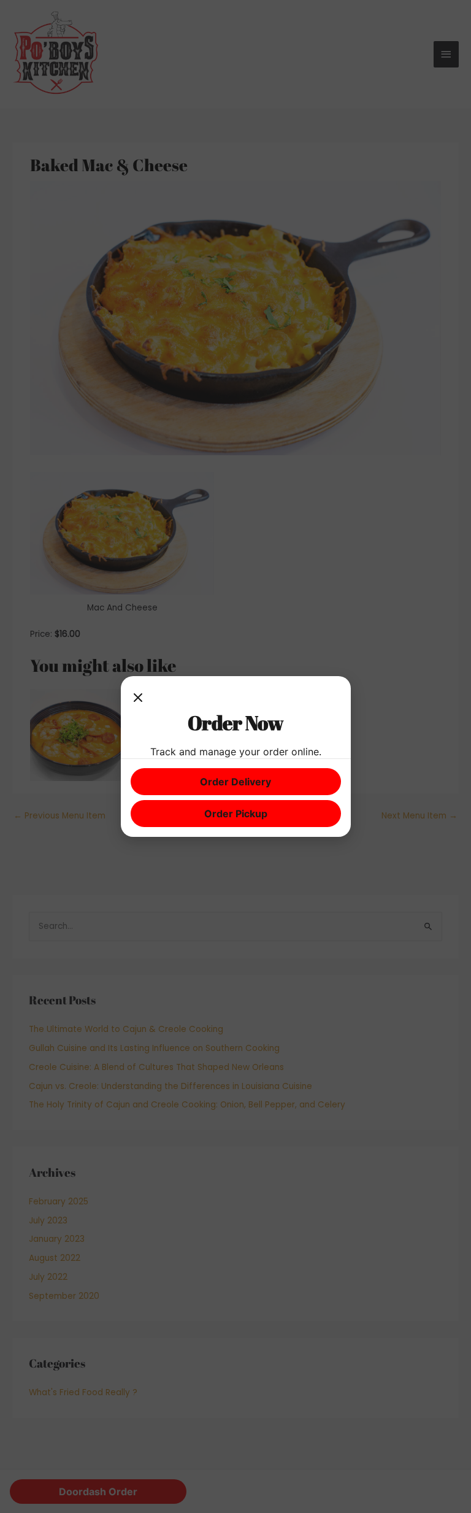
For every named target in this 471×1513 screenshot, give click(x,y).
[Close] (138, 698)
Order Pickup (235, 813)
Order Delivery (235, 782)
